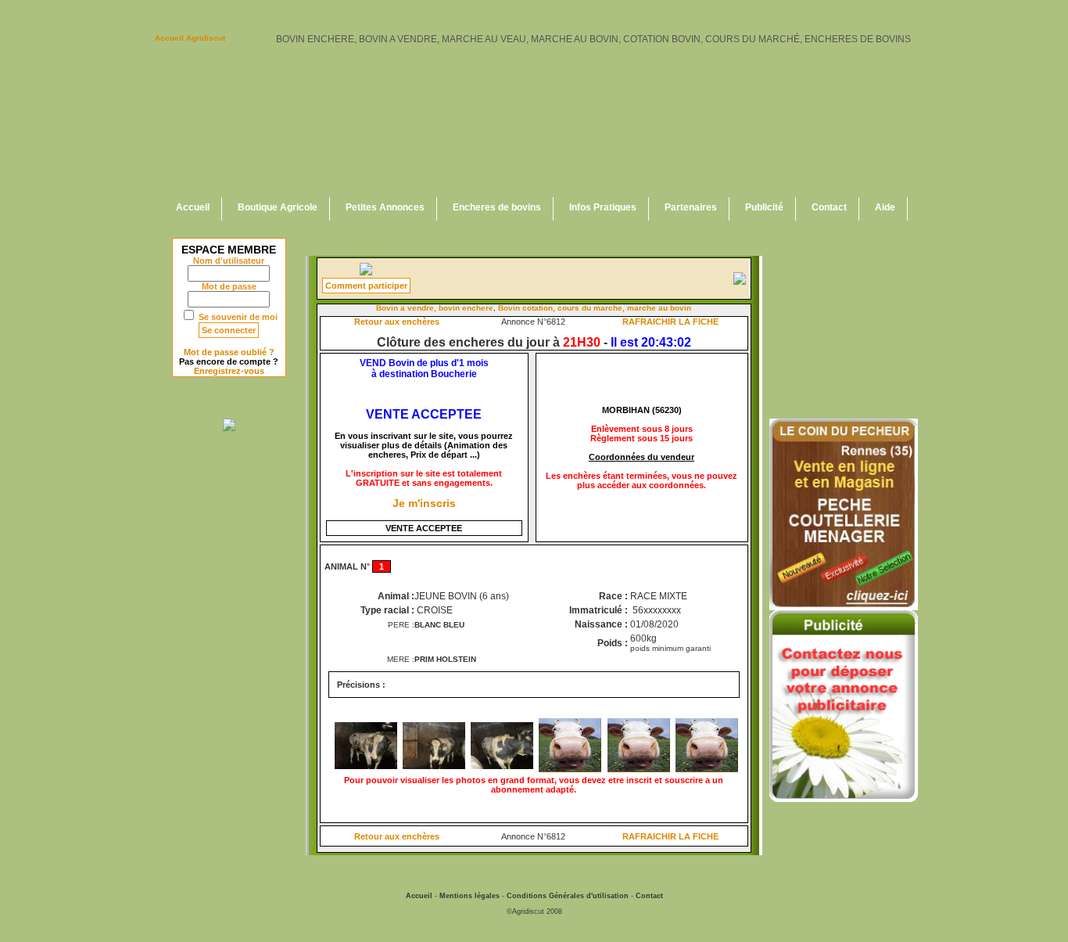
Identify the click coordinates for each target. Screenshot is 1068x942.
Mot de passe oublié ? (229, 352)
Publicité (764, 207)
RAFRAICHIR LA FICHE (670, 321)
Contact (829, 207)
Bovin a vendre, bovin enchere (434, 308)
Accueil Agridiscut (190, 38)
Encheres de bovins (497, 207)
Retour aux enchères (396, 321)
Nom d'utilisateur (228, 260)
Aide (885, 207)
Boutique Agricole (277, 207)
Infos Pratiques (602, 207)
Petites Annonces (385, 207)
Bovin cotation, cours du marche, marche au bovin (594, 308)
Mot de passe (229, 286)
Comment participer (366, 285)
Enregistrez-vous (229, 371)
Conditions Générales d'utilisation (568, 896)
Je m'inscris (424, 503)
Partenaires (691, 207)
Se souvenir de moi (238, 317)
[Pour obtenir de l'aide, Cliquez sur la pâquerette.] (366, 272)
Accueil (193, 207)
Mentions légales (469, 896)
